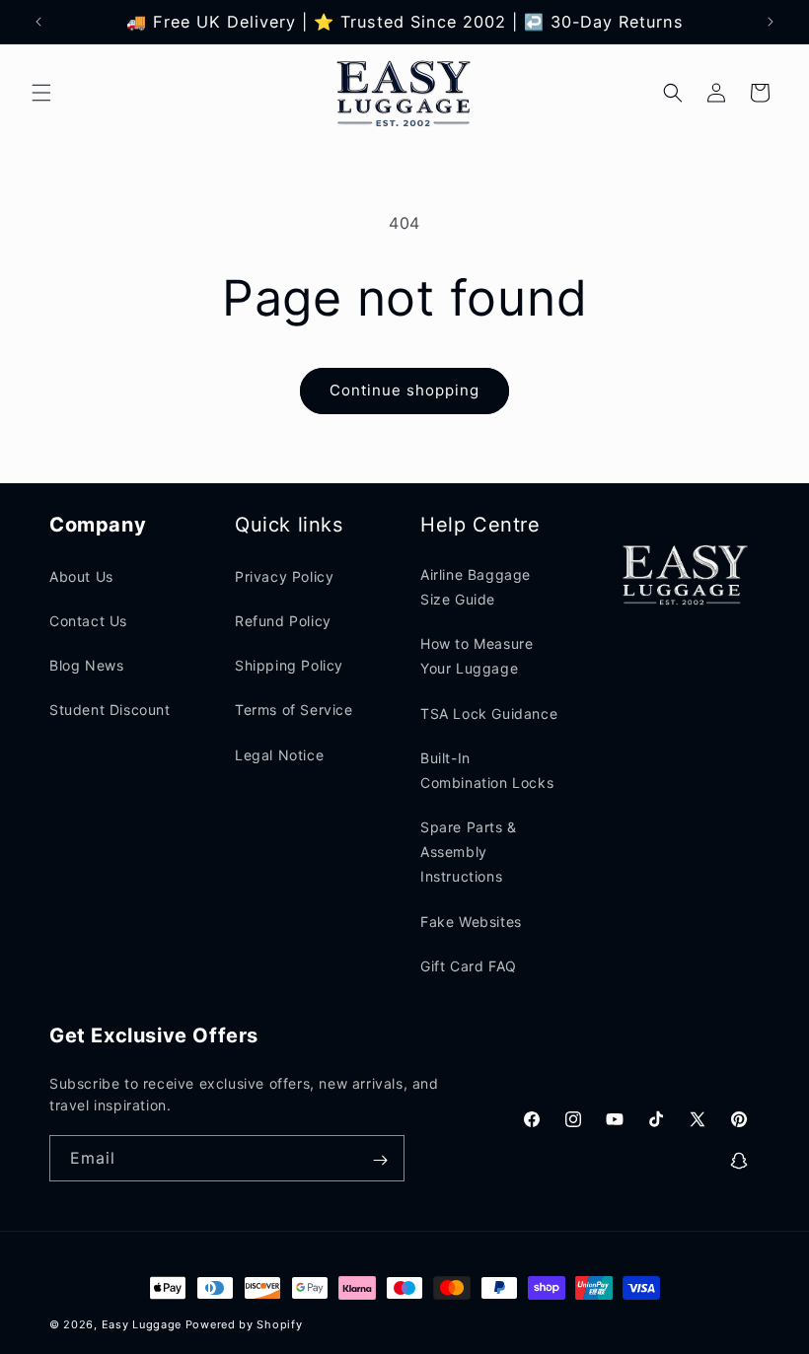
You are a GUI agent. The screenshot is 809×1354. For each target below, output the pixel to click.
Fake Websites (471, 921)
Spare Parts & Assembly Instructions (468, 852)
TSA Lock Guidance (488, 713)
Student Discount (110, 709)
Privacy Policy (284, 576)
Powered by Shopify (244, 1324)
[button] (41, 92)
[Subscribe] (380, 1160)
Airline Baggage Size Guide (475, 586)
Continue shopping (404, 390)
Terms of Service (294, 709)
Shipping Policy (289, 665)
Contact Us (88, 620)
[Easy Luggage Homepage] (405, 92)
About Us (81, 576)
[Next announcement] (770, 21)
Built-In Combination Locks (486, 770)
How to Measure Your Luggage (476, 656)
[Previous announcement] (38, 21)
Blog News (86, 665)
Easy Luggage (142, 1324)
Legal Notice (279, 755)
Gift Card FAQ (468, 966)
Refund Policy (283, 620)
